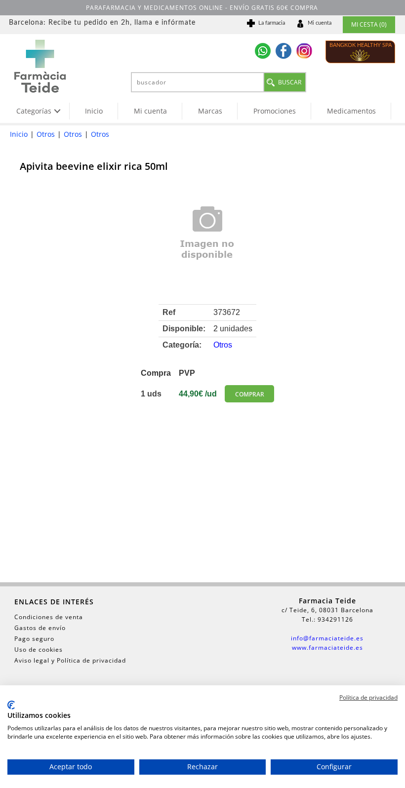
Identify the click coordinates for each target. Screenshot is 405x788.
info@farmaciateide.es (327, 638)
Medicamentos (351, 111)
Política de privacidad (368, 697)
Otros (46, 134)
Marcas (210, 111)
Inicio (94, 111)
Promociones (274, 111)
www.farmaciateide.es (327, 647)
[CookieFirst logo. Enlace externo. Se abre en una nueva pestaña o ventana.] (11, 705)
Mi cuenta (150, 111)
